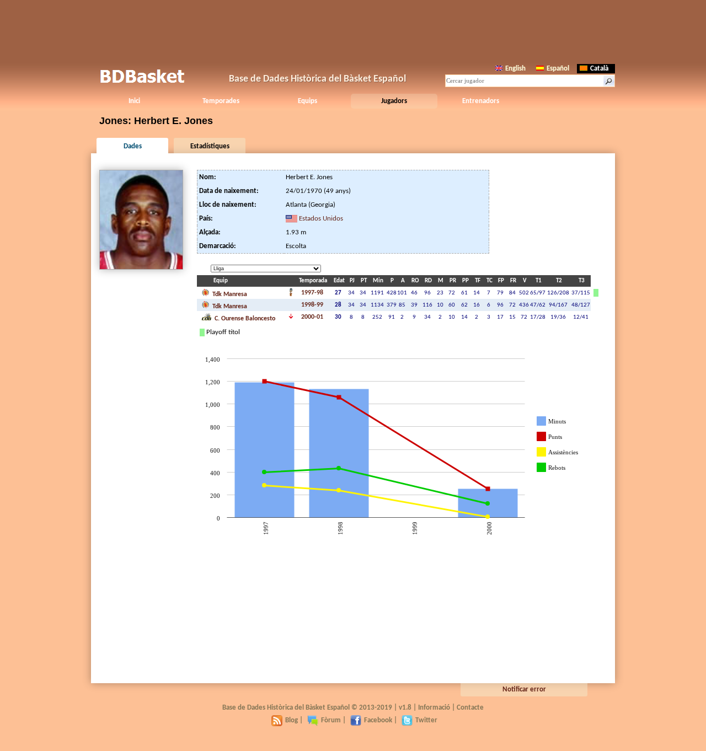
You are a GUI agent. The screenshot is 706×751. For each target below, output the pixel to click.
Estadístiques (209, 146)
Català (599, 68)
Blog (291, 720)
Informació (434, 707)
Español (558, 68)
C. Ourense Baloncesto (244, 318)
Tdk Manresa (229, 294)
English (515, 68)
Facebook (378, 720)
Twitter (426, 720)
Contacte (470, 707)
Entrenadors (480, 101)
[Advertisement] (353, 30)
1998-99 (312, 305)
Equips (307, 101)
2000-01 (312, 317)
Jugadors (394, 101)
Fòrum (331, 720)
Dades (133, 146)
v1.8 (405, 707)
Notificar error (524, 689)
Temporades (220, 101)
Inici (134, 101)
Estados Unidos (321, 218)
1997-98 (312, 292)
